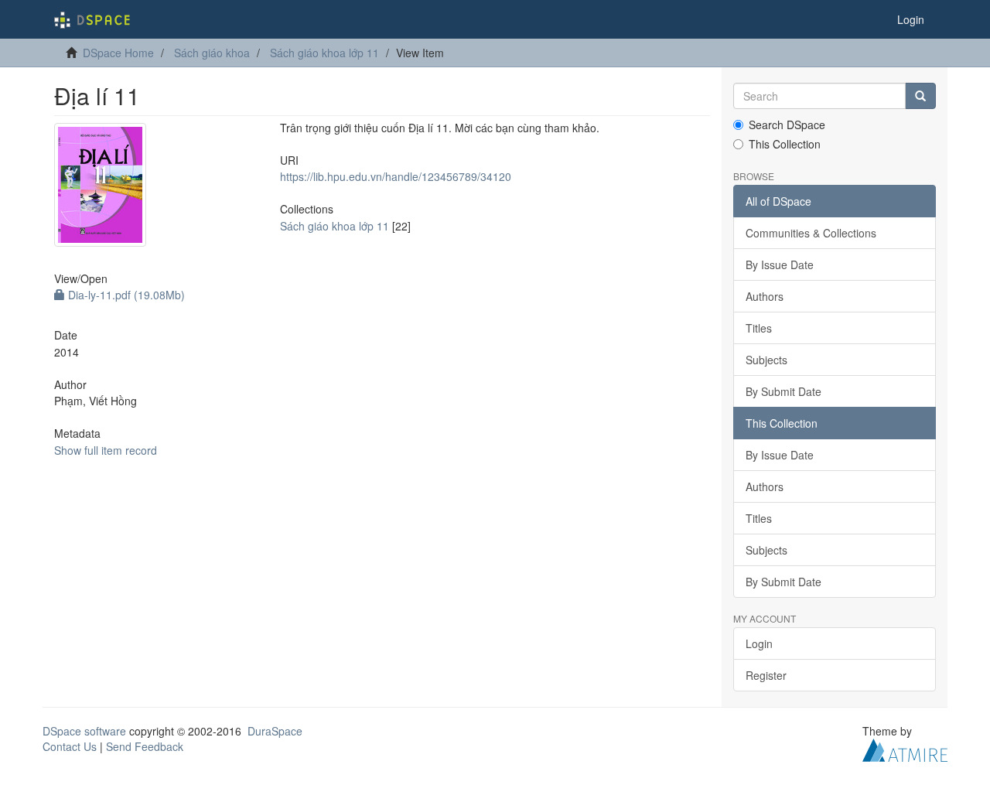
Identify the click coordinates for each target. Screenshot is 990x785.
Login (759, 643)
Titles (759, 328)
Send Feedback (144, 746)
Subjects (766, 359)
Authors (764, 296)
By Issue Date (780, 264)
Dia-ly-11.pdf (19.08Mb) (125, 294)
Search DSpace (787, 124)
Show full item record (105, 450)
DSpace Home (118, 52)
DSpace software (84, 731)
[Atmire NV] (904, 748)
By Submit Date (783, 391)
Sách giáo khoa (212, 52)
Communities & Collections (811, 233)
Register (766, 675)
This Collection (785, 144)
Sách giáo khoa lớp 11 (324, 52)
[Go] (920, 96)
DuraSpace (275, 731)
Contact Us (70, 746)
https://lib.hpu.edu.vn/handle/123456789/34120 (395, 176)
